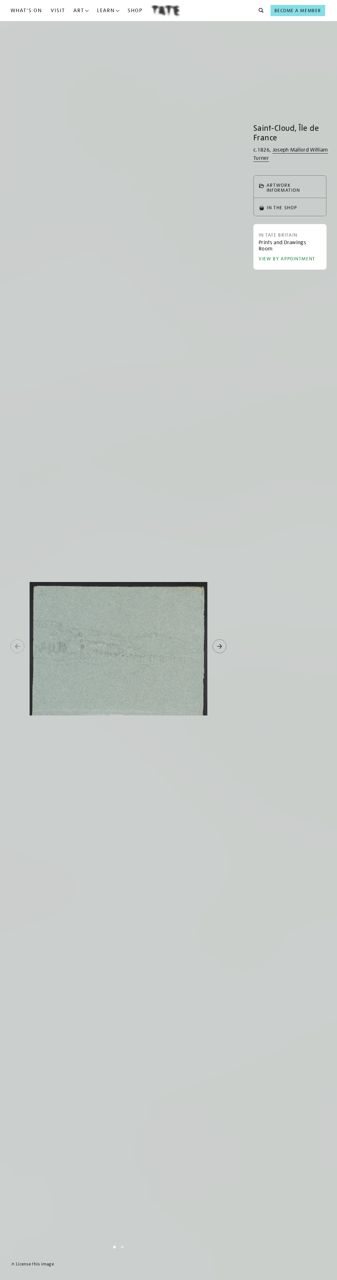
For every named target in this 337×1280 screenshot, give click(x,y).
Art (78, 10)
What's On (26, 10)
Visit (58, 10)
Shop (135, 10)
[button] (259, 10)
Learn (106, 10)
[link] (32, 1264)
